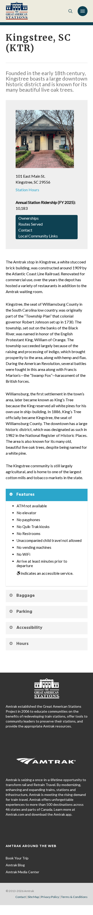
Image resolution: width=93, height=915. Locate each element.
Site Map (33, 897)
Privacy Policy (50, 897)
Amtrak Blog (15, 865)
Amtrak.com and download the (30, 814)
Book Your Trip (17, 858)
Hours (22, 643)
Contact (20, 897)
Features (25, 494)
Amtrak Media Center (22, 872)
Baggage (25, 595)
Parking (24, 611)
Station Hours (27, 189)
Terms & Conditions (74, 897)
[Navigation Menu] (83, 11)
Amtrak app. (63, 814)
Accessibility (29, 627)
